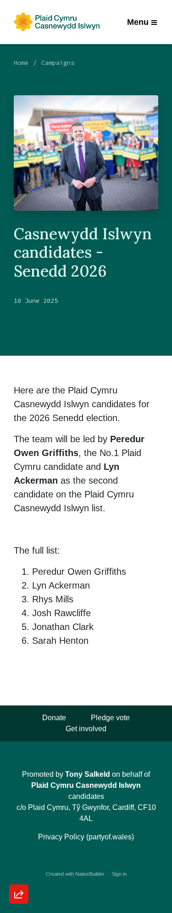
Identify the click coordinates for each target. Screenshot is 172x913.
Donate (54, 718)
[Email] (18, 793)
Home (21, 62)
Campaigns (57, 62)
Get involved (86, 729)
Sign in (119, 874)
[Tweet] (18, 819)
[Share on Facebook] (18, 845)
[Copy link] (18, 767)
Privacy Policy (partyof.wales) (86, 837)
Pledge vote (110, 718)
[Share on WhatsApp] (18, 872)
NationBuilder (90, 874)
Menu (138, 22)
